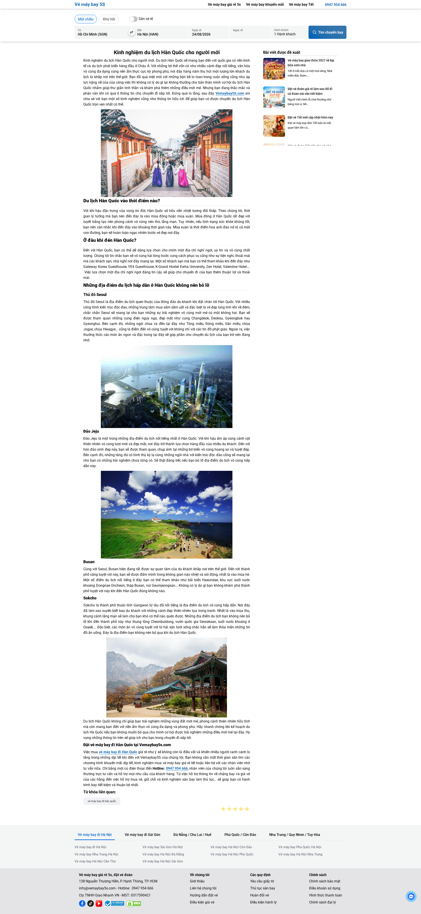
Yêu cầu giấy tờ (262, 881)
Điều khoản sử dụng (324, 888)
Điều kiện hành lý (263, 902)
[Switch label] (133, 19)
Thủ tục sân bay (262, 888)
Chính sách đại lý (322, 902)
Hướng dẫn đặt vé (204, 895)
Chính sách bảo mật (324, 881)
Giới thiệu (197, 881)
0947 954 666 (335, 5)
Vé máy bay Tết (301, 4)
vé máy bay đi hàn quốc (102, 801)
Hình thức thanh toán (325, 895)
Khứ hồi (109, 19)
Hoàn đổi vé (259, 895)
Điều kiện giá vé (202, 902)
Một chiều (85, 19)
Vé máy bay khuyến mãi (265, 4)
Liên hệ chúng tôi (203, 888)
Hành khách (281, 30)
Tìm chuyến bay (330, 32)
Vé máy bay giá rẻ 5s (224, 4)
